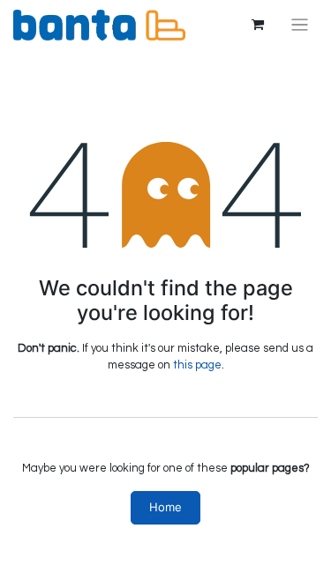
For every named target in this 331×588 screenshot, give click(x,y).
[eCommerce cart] (258, 24)
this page (197, 365)
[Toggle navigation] (300, 25)
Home (165, 507)
